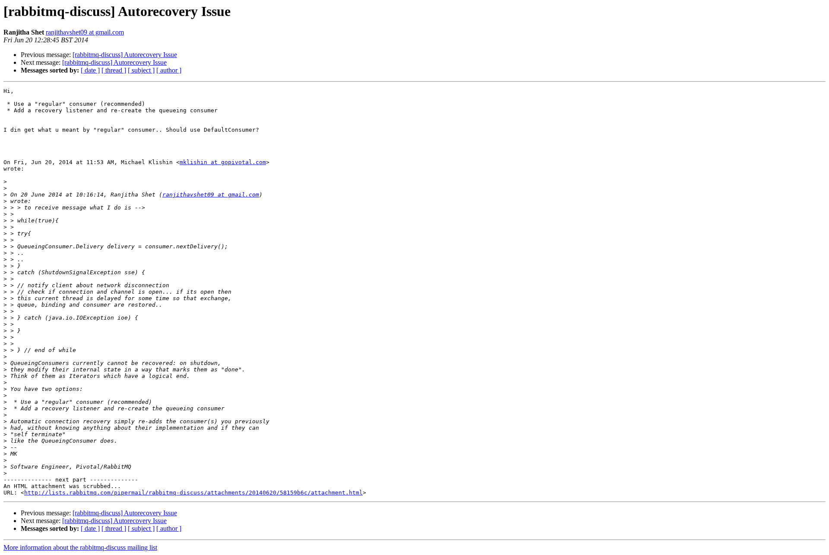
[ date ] (90, 70)
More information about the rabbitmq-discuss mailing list (80, 547)
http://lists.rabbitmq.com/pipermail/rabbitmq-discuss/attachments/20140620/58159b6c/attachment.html (193, 492)
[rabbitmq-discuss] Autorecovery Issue (125, 54)
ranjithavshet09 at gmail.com (85, 32)
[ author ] (168, 70)
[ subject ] (141, 70)
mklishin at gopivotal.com (223, 162)
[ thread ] (113, 70)
